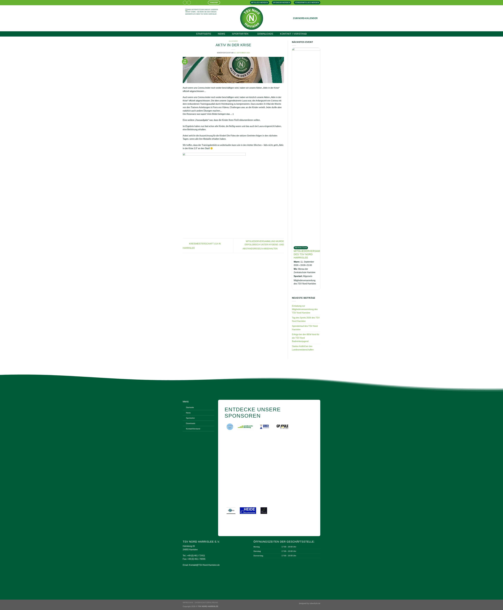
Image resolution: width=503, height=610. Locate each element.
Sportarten (240, 33)
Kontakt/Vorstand (193, 429)
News (221, 33)
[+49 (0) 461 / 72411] (205, 2)
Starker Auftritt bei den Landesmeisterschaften (303, 348)
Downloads (265, 33)
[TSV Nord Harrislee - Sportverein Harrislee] (251, 18)
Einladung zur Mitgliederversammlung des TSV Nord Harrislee (305, 309)
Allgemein (233, 41)
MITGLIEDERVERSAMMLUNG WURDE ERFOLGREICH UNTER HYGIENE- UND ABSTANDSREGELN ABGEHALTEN (263, 245)
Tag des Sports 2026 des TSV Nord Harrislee (306, 319)
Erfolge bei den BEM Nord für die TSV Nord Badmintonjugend (305, 337)
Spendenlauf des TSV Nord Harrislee (305, 328)
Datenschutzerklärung (206, 602)
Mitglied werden (259, 3)
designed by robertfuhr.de (309, 603)
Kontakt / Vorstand (293, 33)
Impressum (188, 602)
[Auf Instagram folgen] (189, 2)
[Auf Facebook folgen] (185, 2)
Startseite (203, 33)
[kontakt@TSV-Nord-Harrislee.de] (194, 2)
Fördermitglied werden (307, 3)
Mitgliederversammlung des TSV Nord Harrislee (311, 254)
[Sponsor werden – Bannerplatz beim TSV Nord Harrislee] (204, 18)
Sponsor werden (281, 3)
